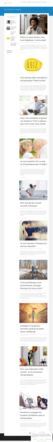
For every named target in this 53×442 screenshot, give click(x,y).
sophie (22, 166)
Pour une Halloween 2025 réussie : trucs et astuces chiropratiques (31, 372)
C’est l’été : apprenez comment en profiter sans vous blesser (13, 44)
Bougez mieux (39, 420)
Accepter (35, 439)
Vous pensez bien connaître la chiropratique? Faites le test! (13, 38)
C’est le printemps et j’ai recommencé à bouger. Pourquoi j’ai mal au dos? (31, 285)
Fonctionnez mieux (40, 42)
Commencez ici (21, 439)
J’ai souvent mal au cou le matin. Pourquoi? (13, 33)
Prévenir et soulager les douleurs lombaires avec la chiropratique (32, 415)
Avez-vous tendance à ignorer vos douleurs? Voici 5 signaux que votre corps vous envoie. (33, 121)
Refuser (42, 439)
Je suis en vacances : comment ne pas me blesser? (13, 28)
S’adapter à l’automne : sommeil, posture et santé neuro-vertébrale (32, 329)
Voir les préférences (48, 439)
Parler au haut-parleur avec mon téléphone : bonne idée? (13, 22)
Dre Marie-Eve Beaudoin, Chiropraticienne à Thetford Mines (29, 42)
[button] (51, 432)
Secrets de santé (27, 439)
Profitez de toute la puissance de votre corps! (11, 17)
